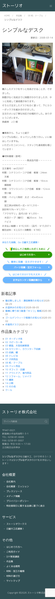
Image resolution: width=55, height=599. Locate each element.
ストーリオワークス (16, 523)
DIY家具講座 (12, 556)
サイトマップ (13, 580)
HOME (7, 15)
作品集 (19, 15)
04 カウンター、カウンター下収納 (22, 349)
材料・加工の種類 (15, 571)
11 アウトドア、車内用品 (18, 372)
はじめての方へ (27, 254)
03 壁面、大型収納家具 (17, 345)
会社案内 (10, 481)
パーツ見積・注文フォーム (27, 267)
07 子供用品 (11, 359)
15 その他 (10, 386)
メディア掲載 (13, 496)
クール (8, 390)
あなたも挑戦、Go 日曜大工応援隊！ (21, 242)
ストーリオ (12, 5)
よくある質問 (13, 566)
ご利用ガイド (13, 551)
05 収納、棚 (11, 352)
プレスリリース (14, 491)
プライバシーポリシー (17, 501)
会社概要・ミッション (17, 486)
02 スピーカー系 (13, 342)
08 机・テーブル (35, 15)
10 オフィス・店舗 (15, 369)
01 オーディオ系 (13, 338)
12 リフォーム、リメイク (18, 376)
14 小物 (9, 383)
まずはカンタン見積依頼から (27, 280)
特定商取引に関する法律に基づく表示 (25, 505)
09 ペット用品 (12, 366)
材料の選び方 (13, 576)
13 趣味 (9, 379)
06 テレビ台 (11, 355)
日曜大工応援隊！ (15, 528)
